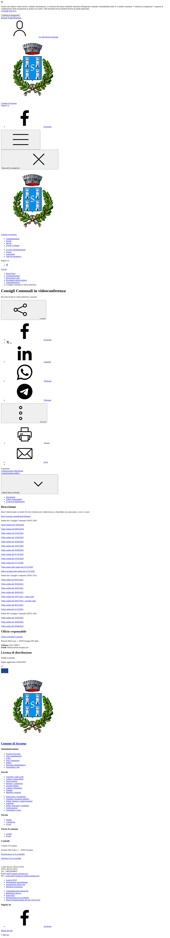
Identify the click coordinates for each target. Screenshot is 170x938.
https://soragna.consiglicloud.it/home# (16, 516)
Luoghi (9, 834)
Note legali (10, 895)
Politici (8, 763)
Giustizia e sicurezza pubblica (17, 799)
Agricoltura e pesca (13, 810)
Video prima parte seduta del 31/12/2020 (17, 567)
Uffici (8, 758)
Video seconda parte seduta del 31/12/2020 (18, 571)
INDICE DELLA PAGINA (11, 493)
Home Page (10, 273)
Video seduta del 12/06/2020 (12, 537)
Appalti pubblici (12, 786)
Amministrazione (12, 276)
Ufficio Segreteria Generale (12, 637)
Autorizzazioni (12, 808)
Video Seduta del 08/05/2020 (12, 529)
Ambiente (10, 803)
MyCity (6, 935)
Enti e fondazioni (12, 760)
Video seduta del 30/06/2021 (12, 592)
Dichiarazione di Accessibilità (13, 854)
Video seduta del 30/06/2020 (12, 542)
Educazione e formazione (16, 797)
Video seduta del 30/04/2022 (12, 622)
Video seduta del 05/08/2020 (12, 550)
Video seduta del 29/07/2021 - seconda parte (18, 601)
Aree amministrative (14, 756)
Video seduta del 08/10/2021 (12, 605)
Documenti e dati (12, 278)
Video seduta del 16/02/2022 (12, 618)
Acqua (8, 252)
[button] (12, 239)
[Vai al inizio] (2, 667)
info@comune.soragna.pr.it (17, 874)
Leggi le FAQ (11, 880)
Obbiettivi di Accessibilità (11, 858)
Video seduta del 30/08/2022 (12, 626)
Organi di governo (13, 754)
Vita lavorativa (11, 781)
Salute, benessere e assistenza (17, 806)
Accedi (4, 269)
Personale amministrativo (16, 765)
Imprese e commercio (14, 783)
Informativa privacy (13, 893)
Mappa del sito (7, 931)
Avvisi (8, 824)
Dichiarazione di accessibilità (17, 898)
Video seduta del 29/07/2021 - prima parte (17, 597)
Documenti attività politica (16, 280)
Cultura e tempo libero (15, 779)
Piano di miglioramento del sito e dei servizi (23, 900)
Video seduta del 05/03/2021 (12, 580)
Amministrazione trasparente (17, 891)
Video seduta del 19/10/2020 (12, 559)
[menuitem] (29, 340)
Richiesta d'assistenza (14, 887)
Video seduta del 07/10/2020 (12, 554)
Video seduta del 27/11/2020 (12, 563)
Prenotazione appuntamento (17, 882)
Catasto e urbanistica (14, 788)
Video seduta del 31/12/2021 (12, 609)
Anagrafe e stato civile (15, 777)
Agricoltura (10, 254)
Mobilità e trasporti (13, 792)
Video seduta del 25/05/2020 (12, 533)
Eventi (8, 836)
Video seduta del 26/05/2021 (12, 588)
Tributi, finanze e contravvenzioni (19, 801)
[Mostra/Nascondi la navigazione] (20, 140)
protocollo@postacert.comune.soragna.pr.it (22, 876)
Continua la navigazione (10, 15)
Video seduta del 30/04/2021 (12, 584)
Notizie (9, 820)
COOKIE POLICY (9, 11)
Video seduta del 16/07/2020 (12, 546)
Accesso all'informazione (16, 250)
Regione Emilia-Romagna (11, 18)
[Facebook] (7, 265)
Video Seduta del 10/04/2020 (12, 525)
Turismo (9, 790)
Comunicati (10, 822)
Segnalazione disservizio (15, 884)
